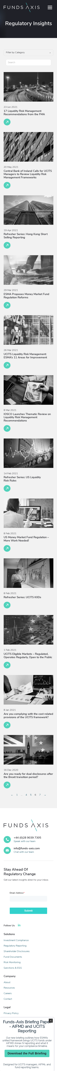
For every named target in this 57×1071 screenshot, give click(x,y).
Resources (9, 987)
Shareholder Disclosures (17, 951)
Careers (8, 993)
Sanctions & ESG (13, 968)
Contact (8, 999)
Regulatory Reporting (15, 945)
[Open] (50, 7)
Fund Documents (13, 957)
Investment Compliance (16, 940)
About (7, 982)
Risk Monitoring (12, 962)
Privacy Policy (11, 1013)
